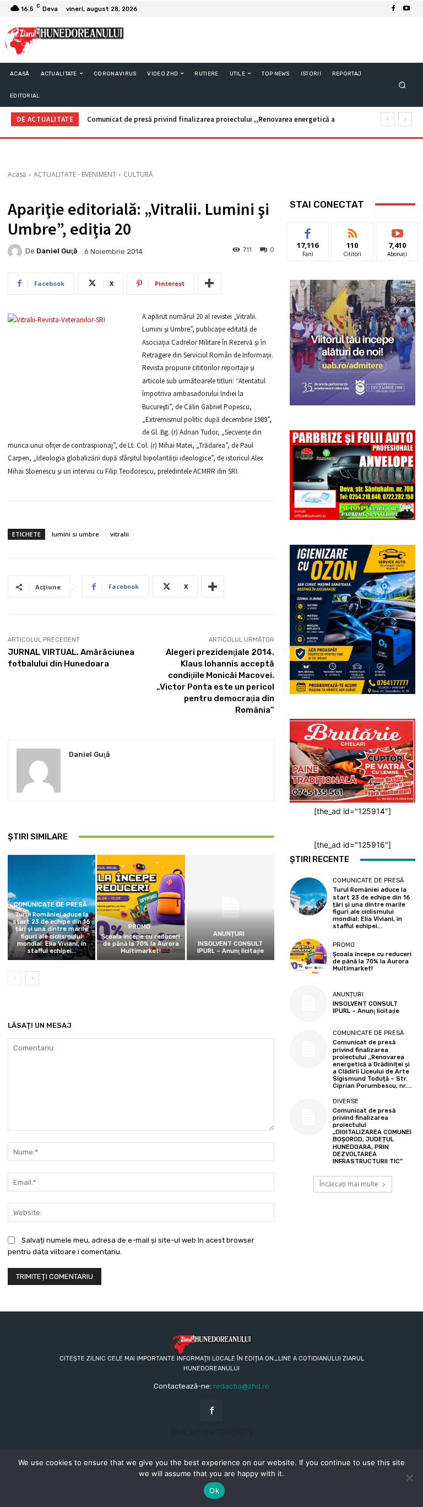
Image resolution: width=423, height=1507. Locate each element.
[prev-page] (14, 978)
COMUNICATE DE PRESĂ (50, 905)
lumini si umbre (75, 534)
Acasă (17, 174)
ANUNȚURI (229, 934)
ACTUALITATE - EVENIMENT (75, 174)
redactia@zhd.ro (241, 1386)
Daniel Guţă (56, 250)
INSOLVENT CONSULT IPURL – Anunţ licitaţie (230, 947)
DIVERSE (346, 1101)
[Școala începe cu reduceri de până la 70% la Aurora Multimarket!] (141, 907)
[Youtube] (406, 8)
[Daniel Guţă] (16, 251)
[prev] (387, 119)
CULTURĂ (138, 174)
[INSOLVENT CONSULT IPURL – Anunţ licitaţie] (230, 907)
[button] (402, 84)
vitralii (119, 534)
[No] (409, 1477)
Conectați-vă (352, 235)
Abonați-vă (397, 231)
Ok (214, 1490)
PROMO (139, 927)
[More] (209, 284)
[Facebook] (393, 8)
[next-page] (32, 978)
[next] (405, 119)
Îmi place (307, 231)
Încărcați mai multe (348, 1184)
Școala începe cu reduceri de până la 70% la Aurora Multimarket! (140, 944)
